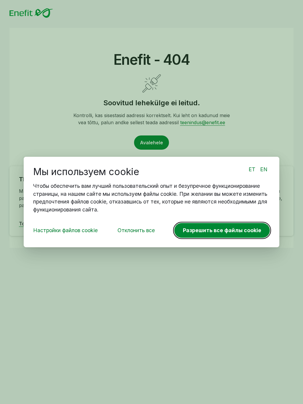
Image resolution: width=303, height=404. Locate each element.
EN (263, 169)
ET (252, 169)
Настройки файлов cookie (65, 230)
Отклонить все (136, 230)
